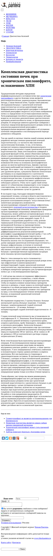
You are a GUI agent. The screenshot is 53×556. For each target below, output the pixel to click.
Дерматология (12, 57)
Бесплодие (10, 55)
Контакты (16, 542)
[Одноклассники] (10, 438)
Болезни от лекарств (14, 59)
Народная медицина (14, 50)
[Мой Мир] (14, 438)
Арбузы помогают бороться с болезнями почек (25, 432)
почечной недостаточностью (26, 207)
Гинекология (11, 53)
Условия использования (11, 523)
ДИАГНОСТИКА (13, 48)
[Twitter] (6, 438)
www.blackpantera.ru (42, 538)
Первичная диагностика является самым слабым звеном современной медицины (26, 424)
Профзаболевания (13, 61)
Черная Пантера (41, 527)
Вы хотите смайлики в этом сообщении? (25, 509)
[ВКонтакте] (3, 438)
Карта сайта (6, 542)
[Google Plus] (17, 438)
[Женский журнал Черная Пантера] (11, 7)
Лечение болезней (13, 46)
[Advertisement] (26, 470)
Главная (5, 36)
